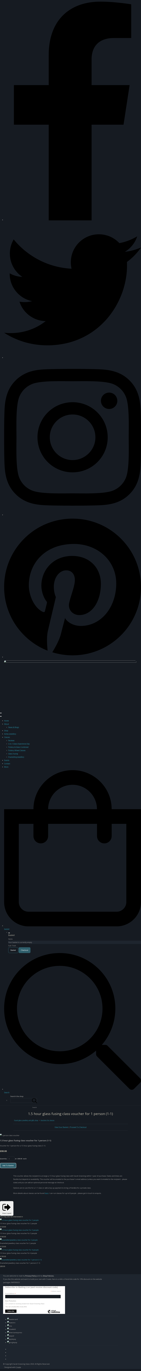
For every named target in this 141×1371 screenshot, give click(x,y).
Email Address (10, 1294)
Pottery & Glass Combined (18, 747)
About (6, 724)
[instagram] (72, 515)
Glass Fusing (13, 754)
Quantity (3, 1159)
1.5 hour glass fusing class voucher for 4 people (18, 1253)
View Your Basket (61, 1127)
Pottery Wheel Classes (16, 750)
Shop (6, 730)
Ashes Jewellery (10, 734)
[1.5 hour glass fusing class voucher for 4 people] (19, 1250)
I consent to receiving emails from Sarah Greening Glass (25, 1304)
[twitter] (72, 357)
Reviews (11, 740)
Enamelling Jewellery (16, 757)
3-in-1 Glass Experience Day (19, 744)
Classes (7, 737)
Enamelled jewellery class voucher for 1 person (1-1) (20, 1263)
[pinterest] (72, 657)
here (46, 1193)
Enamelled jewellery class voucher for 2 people (18, 1243)
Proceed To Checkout (78, 1127)
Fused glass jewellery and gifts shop (26, 1120)
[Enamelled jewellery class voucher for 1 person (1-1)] (21, 1260)
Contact (7, 763)
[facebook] (72, 220)
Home (6, 721)
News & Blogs (13, 727)
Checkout (24, 950)
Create (18, 1367)
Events (6, 760)
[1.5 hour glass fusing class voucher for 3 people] (19, 1230)
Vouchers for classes (47, 1120)
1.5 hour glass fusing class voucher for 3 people (18, 1233)
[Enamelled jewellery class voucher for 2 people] (19, 1240)
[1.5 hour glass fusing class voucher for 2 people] (19, 1220)
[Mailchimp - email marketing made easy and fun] (54, 1313)
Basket (13, 950)
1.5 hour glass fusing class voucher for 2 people (18, 1223)
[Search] (34, 1100)
